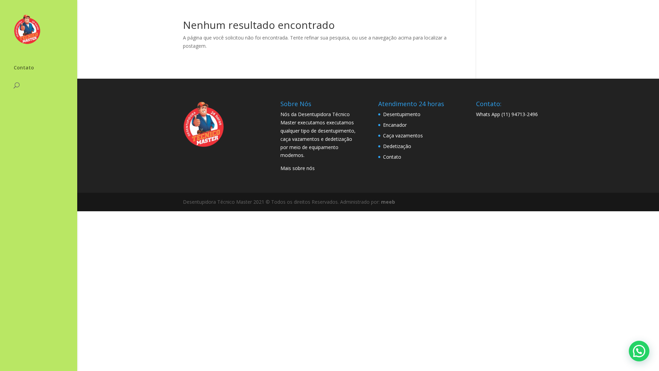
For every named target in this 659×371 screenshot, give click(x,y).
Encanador (395, 125)
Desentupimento (401, 114)
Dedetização (397, 146)
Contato (24, 68)
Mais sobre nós (297, 168)
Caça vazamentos (403, 135)
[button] (639, 351)
